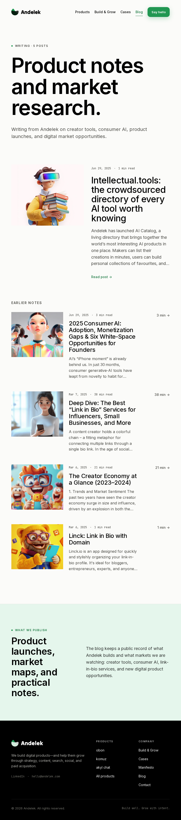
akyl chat (103, 767)
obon (100, 750)
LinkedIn (18, 776)
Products (82, 12)
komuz (101, 759)
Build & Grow (105, 12)
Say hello (159, 12)
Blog (139, 12)
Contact (145, 785)
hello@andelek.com (46, 776)
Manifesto (146, 767)
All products (105, 776)
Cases (125, 12)
